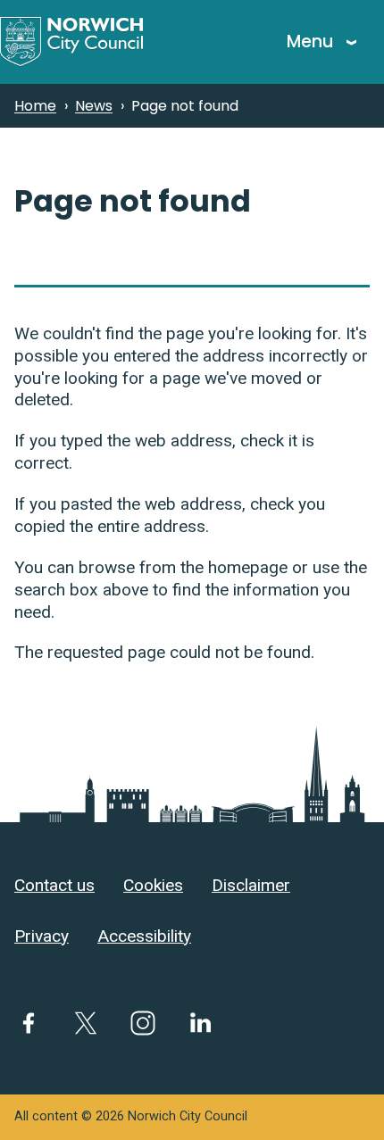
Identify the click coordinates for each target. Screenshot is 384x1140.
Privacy (41, 936)
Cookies (153, 885)
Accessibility (144, 936)
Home (35, 106)
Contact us (54, 885)
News (94, 106)
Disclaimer (251, 885)
